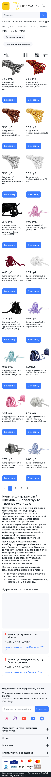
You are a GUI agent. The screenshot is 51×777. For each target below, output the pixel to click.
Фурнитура (43, 21)
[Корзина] (43, 6)
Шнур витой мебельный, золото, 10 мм (37, 133)
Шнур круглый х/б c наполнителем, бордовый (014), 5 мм (12, 278)
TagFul (44, 773)
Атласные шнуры (14, 37)
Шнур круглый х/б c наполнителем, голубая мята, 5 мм (11, 372)
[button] (24, 648)
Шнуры (36, 27)
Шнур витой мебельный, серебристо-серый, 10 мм (13, 85)
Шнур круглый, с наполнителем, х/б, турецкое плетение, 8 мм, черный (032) (13, 325)
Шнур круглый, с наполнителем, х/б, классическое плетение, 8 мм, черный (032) (11, 229)
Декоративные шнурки (18, 44)
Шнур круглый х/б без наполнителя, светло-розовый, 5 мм (13, 418)
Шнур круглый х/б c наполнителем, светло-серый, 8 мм (36, 418)
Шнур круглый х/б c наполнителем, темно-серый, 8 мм (13, 465)
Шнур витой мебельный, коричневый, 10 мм (11, 133)
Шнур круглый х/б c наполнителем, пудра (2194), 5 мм (36, 227)
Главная (6, 27)
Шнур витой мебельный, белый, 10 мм (36, 179)
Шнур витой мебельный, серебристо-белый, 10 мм (13, 180)
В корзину (9, 100)
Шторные (17, 21)
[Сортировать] (7, 55)
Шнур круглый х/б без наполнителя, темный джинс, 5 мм (36, 372)
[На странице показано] (27, 55)
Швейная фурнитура (28, 27)
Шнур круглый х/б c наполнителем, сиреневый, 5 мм (35, 324)
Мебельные (30, 21)
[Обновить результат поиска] (43, 15)
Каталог (6, 21)
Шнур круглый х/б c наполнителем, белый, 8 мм (37, 278)
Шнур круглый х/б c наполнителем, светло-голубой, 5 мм (36, 465)
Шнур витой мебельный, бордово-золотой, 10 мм (37, 84)
